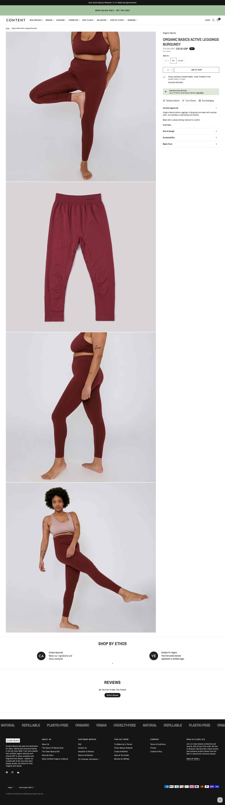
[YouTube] (19, 772)
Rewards (132, 20)
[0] (217, 20)
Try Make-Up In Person (123, 744)
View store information (175, 82)
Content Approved (170, 108)
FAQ (79, 744)
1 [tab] (112, 663)
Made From (167, 144)
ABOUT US (46, 739)
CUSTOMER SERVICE (87, 739)
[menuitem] (37, 20)
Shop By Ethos (117, 20)
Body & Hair (87, 20)
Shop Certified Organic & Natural (55, 759)
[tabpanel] (56, 656)
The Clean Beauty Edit (51, 751)
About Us (45, 744)
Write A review (112, 695)
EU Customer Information (88, 759)
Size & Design (169, 131)
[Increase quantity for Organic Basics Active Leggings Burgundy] (171, 69)
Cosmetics (73, 20)
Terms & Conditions (158, 744)
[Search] (213, 20)
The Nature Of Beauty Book (52, 748)
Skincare (60, 20)
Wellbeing (101, 20)
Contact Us (82, 748)
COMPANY (154, 739)
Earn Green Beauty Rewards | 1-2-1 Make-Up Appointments (112, 2)
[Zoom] (151, 36)
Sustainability (169, 137)
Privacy (153, 748)
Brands (49, 20)
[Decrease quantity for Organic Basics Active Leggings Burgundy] (165, 69)
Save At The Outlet (121, 755)
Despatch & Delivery (86, 751)
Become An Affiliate (121, 759)
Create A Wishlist (121, 751)
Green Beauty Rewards (123, 748)
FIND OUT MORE (121, 739)
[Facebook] (8, 772)
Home (7, 28)
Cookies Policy (156, 751)
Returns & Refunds (85, 755)
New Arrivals (36, 20)
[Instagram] (14, 772)
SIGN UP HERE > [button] (193, 759)
